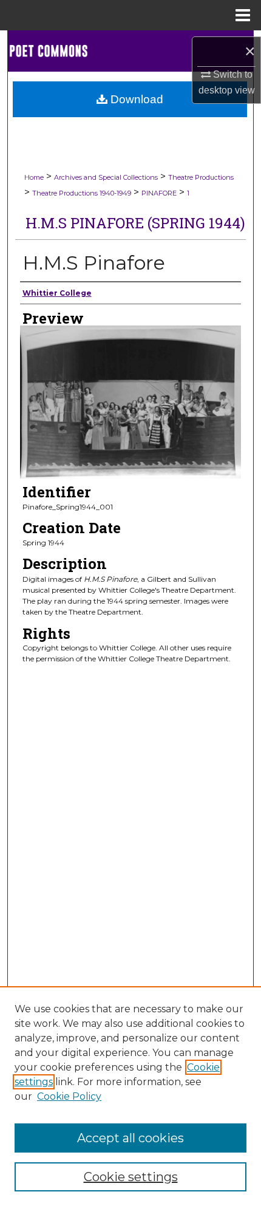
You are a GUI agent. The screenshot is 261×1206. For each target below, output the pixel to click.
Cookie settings (131, 1177)
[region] (130, 1096)
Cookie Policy (69, 1096)
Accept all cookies (130, 1138)
